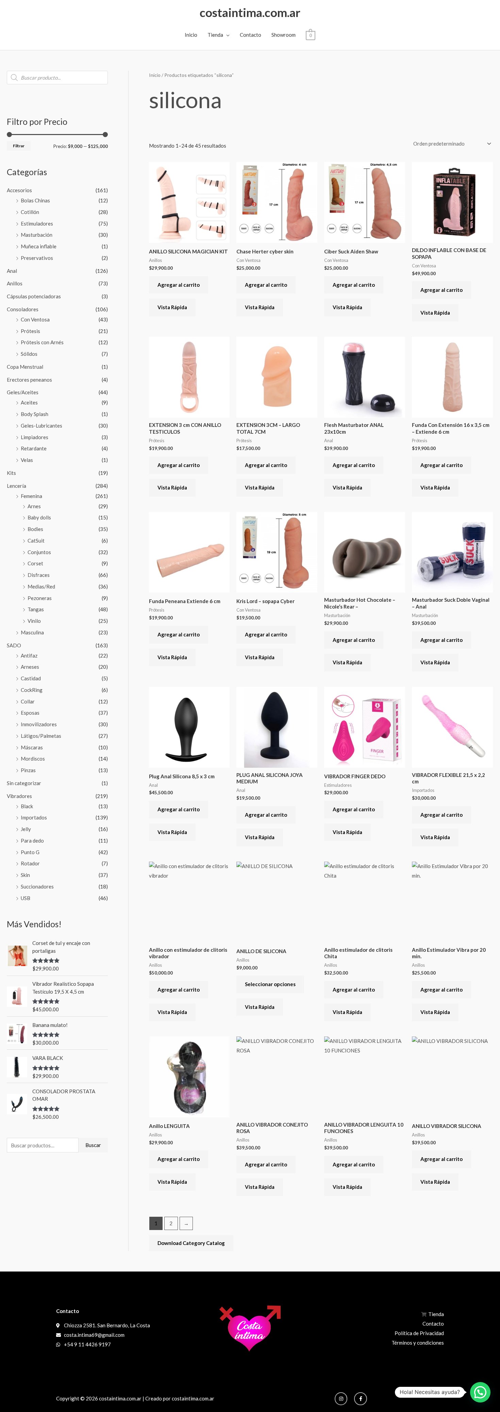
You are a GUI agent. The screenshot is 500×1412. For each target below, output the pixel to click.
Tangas (36, 609)
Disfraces (39, 575)
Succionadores (37, 886)
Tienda (215, 35)
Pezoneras (40, 598)
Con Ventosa (35, 319)
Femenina (31, 496)
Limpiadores (34, 437)
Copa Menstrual (25, 367)
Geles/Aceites (22, 392)
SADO (14, 645)
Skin (25, 875)
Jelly (26, 829)
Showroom (283, 35)
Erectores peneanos (29, 380)
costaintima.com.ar (250, 12)
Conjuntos (39, 552)
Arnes (34, 506)
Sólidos (29, 354)
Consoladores (22, 309)
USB (25, 898)
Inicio (191, 35)
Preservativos (37, 258)
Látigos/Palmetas (41, 736)
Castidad (31, 678)
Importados (34, 817)
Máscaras (32, 747)
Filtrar (18, 145)
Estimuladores (37, 223)
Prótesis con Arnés (42, 342)
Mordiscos (33, 758)
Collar (28, 701)
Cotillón (30, 212)
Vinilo (34, 621)
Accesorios (19, 190)
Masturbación (36, 235)
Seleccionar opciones (270, 984)
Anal (12, 271)
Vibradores (19, 796)
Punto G (30, 852)
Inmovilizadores (39, 724)
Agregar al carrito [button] (178, 285)
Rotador (30, 863)
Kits (11, 473)
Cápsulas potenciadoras (34, 296)
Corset (35, 563)
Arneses (30, 667)
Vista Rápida (172, 307)
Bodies (35, 529)
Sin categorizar (24, 783)
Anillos (14, 283)
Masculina (32, 632)
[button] (480, 1392)
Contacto (250, 35)
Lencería (16, 486)
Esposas (30, 713)
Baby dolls (39, 517)
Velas (27, 460)
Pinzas (28, 770)
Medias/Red (41, 586)
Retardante (34, 448)
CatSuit (36, 540)
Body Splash (34, 414)
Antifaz (29, 655)
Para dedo (32, 840)
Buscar (93, 1145)
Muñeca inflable (38, 246)
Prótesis (30, 331)
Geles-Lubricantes (41, 425)
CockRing (32, 690)
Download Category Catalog (191, 1243)
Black (27, 806)
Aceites (29, 402)
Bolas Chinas (35, 200)
